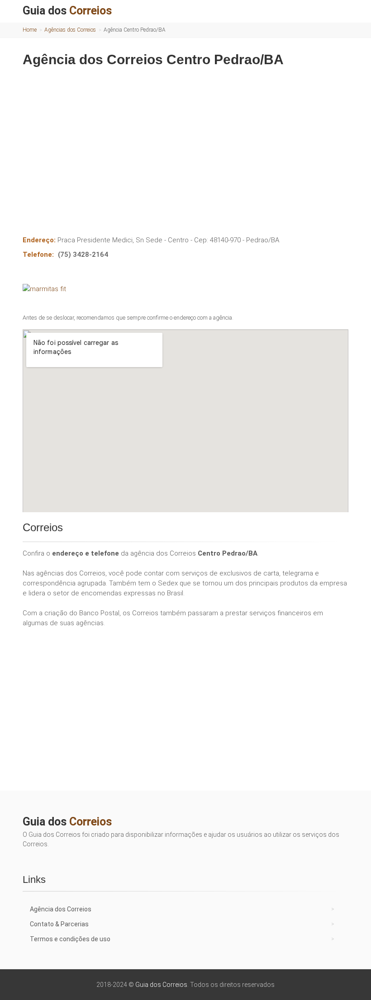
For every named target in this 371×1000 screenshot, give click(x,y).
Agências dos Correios (70, 30)
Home (30, 30)
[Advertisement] (185, 144)
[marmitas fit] (185, 289)
